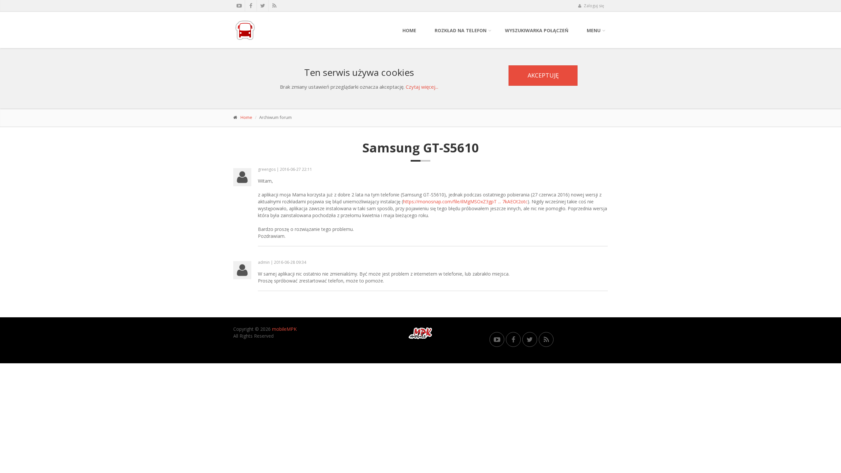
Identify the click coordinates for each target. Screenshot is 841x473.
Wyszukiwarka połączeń (536, 30)
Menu (594, 30)
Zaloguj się (593, 6)
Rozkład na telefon (461, 30)
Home (409, 30)
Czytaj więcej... (422, 86)
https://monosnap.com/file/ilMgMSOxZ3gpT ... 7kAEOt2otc (465, 201)
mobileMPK (284, 329)
